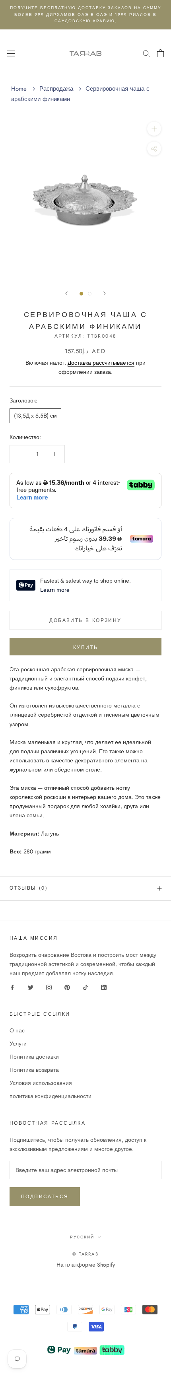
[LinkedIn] (104, 986)
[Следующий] (104, 293)
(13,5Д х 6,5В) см (35, 416)
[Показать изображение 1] (81, 293)
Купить (85, 647)
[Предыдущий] (66, 293)
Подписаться (44, 1196)
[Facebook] (12, 986)
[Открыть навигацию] (11, 53)
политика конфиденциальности (50, 1096)
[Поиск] (146, 53)
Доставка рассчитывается (101, 363)
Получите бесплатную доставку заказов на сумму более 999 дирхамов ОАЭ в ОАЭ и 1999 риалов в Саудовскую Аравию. (85, 14)
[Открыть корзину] (160, 53)
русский (82, 1237)
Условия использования (41, 1083)
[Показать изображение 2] (89, 293)
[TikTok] (85, 986)
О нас (17, 1030)
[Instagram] (49, 986)
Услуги (18, 1044)
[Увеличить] (154, 129)
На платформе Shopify (85, 1265)
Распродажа (56, 88)
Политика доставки (34, 1057)
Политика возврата (34, 1070)
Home (19, 88)
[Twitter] (30, 986)
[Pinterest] (67, 986)
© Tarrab (85, 1254)
